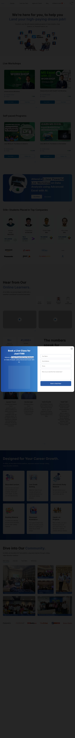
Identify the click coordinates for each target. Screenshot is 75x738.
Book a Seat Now (55, 383)
